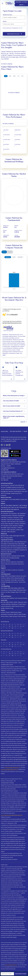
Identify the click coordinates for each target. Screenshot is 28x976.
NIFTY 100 (3, 509)
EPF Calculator (20, 521)
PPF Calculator (5, 525)
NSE (4, 602)
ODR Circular (22, 614)
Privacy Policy (4, 616)
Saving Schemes (22, 598)
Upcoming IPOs (5, 485)
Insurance (3, 495)
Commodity (20, 580)
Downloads (4, 614)
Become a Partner (6, 562)
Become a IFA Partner (11, 564)
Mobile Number (7, 15)
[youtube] (7, 445)
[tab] (6, 76)
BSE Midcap (4, 507)
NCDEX (11, 602)
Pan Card (6, 598)
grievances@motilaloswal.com (13, 767)
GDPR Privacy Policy (16, 612)
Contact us (4, 570)
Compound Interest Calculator (9, 515)
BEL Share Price (12, 552)
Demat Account (21, 576)
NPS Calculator (11, 529)
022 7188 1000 (4, 480)
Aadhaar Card (13, 598)
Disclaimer (14, 604)
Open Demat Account (13, 34)
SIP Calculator (4, 513)
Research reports (5, 556)
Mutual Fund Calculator (13, 519)
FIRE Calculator (11, 531)
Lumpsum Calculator (13, 517)
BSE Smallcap (23, 505)
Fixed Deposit (17, 491)
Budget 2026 (4, 576)
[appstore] (15, 451)
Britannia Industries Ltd (7, 550)
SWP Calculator (11, 521)
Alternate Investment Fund (12, 489)
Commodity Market (14, 499)
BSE (2, 602)
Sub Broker (7, 580)
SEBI (7, 602)
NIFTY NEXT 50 (12, 507)
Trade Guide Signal (14, 536)
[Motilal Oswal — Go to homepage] (7, 3)
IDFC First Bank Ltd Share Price (16, 546)
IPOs (13, 578)
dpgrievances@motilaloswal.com (9, 769)
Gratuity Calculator (20, 523)
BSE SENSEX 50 (15, 509)
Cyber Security (13, 616)
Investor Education (6, 606)
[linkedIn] (9, 445)
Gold (12, 580)
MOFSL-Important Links (20, 602)
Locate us (14, 570)
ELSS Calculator (14, 525)
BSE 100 (8, 509)
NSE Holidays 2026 (5, 588)
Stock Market (12, 576)
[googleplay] (15, 455)
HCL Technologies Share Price (19, 548)
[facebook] (2, 445)
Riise (2, 538)
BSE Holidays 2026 (16, 588)
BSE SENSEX (9, 505)
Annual (4, 252)
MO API (22, 536)
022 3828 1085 (4, 470)
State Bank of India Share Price (9, 544)
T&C (22, 28)
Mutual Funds (14, 485)
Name (4, 21)
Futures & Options (6, 578)
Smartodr (10, 614)
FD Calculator (13, 513)
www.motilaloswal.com (11, 965)
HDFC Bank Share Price (7, 542)
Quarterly (10, 252)
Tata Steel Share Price (20, 542)
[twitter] (4, 445)
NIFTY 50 (3, 505)
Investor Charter (5, 612)
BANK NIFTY (16, 505)
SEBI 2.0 (16, 614)
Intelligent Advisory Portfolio (13, 487)
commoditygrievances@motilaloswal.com (11, 815)
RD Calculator (21, 513)
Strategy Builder (8, 538)
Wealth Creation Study (7, 608)
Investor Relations (6, 604)
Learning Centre (15, 556)
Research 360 (4, 536)
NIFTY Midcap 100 (21, 507)
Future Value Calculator (7, 523)
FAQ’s (9, 570)
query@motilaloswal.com (8, 468)
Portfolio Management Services (9, 582)
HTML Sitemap (22, 616)
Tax (2, 598)
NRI (15, 580)
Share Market (4, 499)
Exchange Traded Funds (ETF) (13, 493)
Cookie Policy (21, 604)
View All (22, 422)
